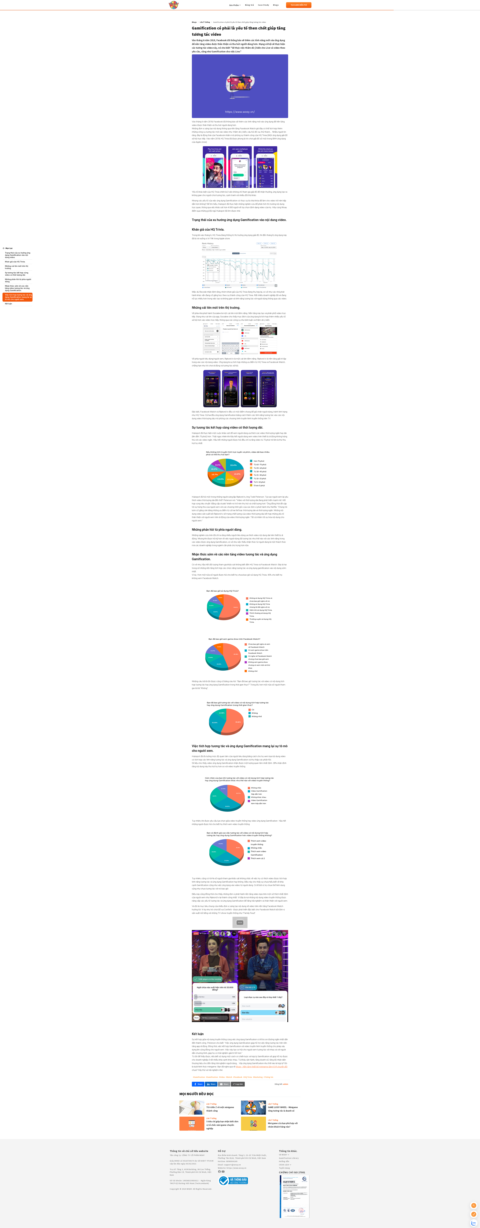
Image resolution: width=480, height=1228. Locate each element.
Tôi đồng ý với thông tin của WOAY (240, 47)
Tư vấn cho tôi (240, 53)
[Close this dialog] (264, 6)
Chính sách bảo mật (238, 47)
